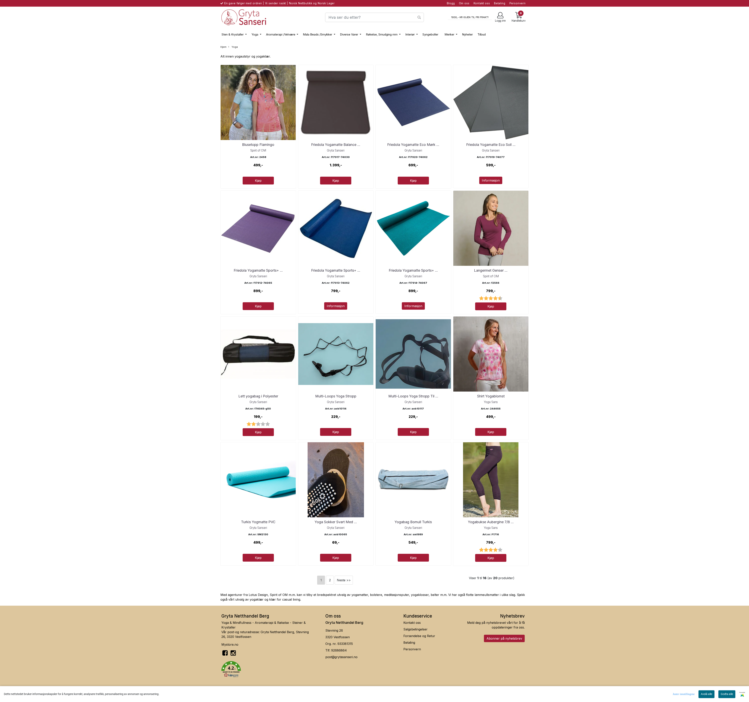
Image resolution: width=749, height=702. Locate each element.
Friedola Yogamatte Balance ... (335, 145)
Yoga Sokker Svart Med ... (336, 522)
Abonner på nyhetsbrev (504, 638)
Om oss (464, 3)
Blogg (451, 3)
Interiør (410, 34)
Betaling (499, 3)
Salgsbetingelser (415, 629)
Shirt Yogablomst (491, 396)
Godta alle (727, 694)
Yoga (255, 34)
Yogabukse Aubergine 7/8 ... (491, 522)
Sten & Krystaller (233, 34)
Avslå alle (706, 694)
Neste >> (344, 580)
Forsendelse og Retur (419, 636)
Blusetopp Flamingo (258, 145)
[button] (270, 669)
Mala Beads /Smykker (318, 34)
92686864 (339, 650)
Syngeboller (430, 34)
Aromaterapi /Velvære (281, 34)
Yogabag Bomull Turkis (413, 522)
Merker (450, 34)
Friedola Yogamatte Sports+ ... (258, 270)
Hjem (223, 46)
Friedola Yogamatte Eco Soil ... (491, 145)
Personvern (517, 3)
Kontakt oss (482, 3)
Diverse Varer (349, 34)
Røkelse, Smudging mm (382, 34)
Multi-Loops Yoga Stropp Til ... (413, 396)
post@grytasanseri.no (341, 657)
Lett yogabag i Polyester (258, 396)
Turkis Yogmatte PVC (258, 522)
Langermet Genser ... (491, 270)
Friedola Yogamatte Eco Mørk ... (413, 145)
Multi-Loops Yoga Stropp (335, 396)
